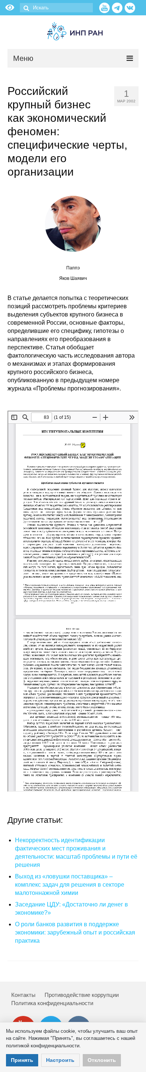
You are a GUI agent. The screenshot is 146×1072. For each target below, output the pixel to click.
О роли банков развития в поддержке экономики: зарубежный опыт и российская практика (75, 932)
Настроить (60, 1060)
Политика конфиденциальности (52, 1003)
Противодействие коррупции (82, 995)
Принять (22, 1060)
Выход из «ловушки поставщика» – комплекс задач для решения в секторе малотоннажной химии (69, 884)
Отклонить (102, 1060)
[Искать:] (56, 7)
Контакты (23, 995)
